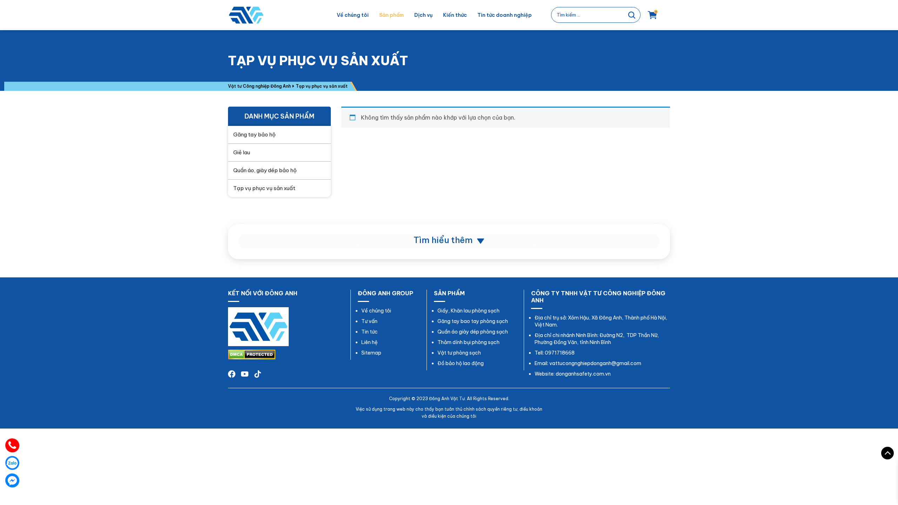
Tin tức (369, 332)
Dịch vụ (423, 15)
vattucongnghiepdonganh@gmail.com (595, 363)
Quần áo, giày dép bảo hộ (265, 170)
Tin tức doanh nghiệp (504, 15)
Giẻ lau (241, 152)
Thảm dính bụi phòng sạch (468, 342)
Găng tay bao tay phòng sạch (472, 321)
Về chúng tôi (353, 15)
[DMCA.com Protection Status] (251, 353)
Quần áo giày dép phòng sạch (472, 332)
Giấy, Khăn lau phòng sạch (468, 311)
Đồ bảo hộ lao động (460, 363)
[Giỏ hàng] (652, 18)
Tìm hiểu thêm (444, 240)
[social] (244, 373)
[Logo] (258, 326)
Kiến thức (455, 15)
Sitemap (371, 353)
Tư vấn (369, 321)
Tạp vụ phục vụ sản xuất (264, 188)
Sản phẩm (391, 15)
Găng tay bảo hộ (254, 134)
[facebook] (231, 373)
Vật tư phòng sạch (459, 353)
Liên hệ (369, 342)
